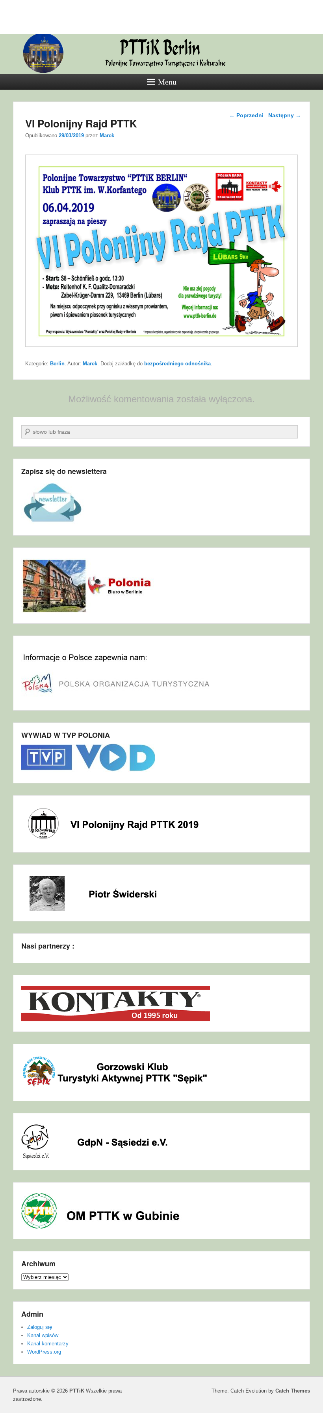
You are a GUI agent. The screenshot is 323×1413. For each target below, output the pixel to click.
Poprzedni (246, 115)
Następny (284, 115)
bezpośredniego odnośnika (177, 364)
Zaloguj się (39, 1327)
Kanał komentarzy (48, 1344)
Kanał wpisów (42, 1335)
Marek (107, 135)
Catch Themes (292, 1391)
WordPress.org (44, 1352)
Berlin (57, 364)
